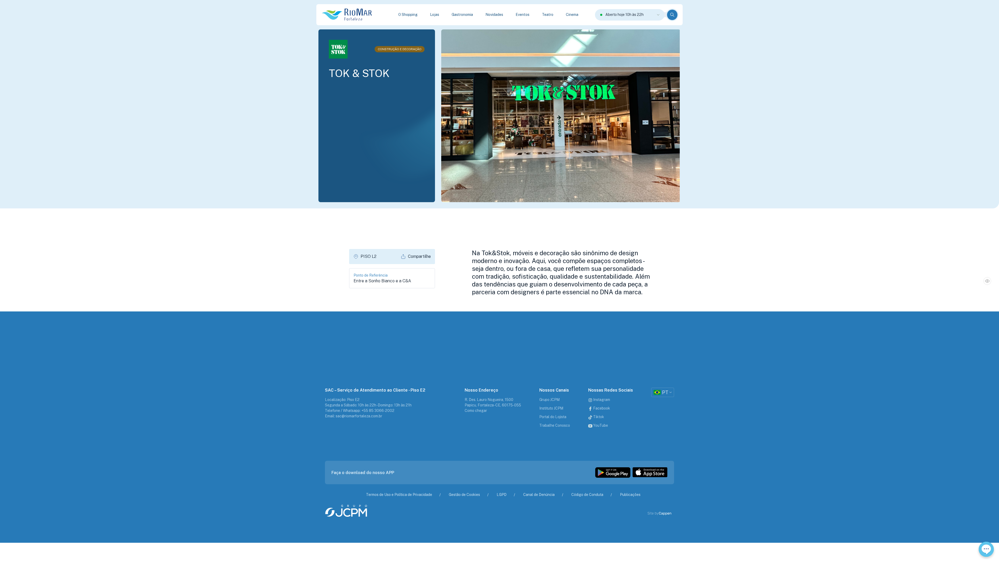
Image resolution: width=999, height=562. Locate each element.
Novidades (494, 14)
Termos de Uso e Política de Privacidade (399, 495)
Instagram (601, 400)
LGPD (502, 495)
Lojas (434, 14)
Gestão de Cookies (464, 495)
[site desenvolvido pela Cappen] (665, 513)
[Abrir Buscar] (672, 15)
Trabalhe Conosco (554, 425)
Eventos (522, 14)
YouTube (600, 425)
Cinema (572, 14)
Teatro (547, 14)
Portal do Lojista (552, 417)
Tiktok (598, 417)
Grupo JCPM (549, 400)
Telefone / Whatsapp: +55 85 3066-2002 (359, 410)
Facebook (601, 408)
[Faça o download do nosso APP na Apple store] (650, 472)
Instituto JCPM (551, 408)
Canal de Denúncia (539, 495)
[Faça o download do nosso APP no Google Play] (612, 472)
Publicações (630, 495)
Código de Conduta (587, 495)
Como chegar (476, 410)
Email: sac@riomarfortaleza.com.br (353, 416)
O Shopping (408, 14)
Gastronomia (462, 14)
